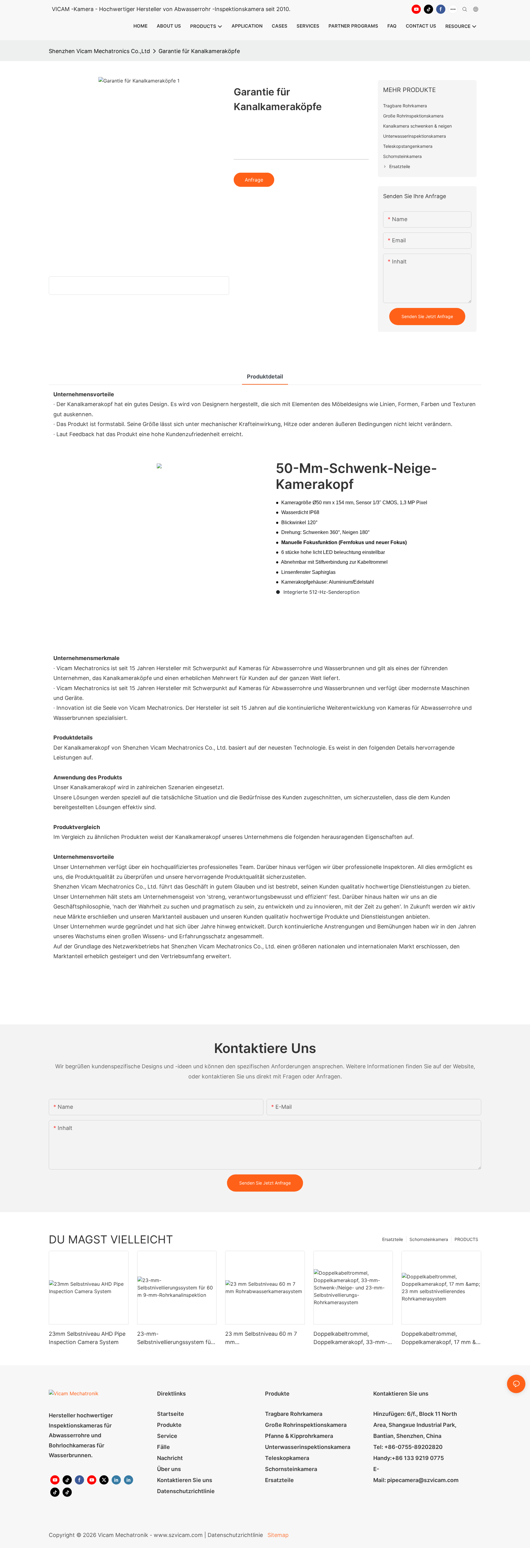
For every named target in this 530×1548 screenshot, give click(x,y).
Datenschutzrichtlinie (186, 1491)
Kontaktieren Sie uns (184, 1480)
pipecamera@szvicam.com (423, 1480)
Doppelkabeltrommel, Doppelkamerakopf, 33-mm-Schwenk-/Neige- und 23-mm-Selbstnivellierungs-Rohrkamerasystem (350, 1338)
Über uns (169, 1469)
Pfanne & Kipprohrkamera (299, 1436)
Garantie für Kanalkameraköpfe (199, 51)
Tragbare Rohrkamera (293, 1414)
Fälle (163, 1447)
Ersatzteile (392, 1239)
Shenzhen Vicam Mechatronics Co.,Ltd (99, 51)
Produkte (169, 1425)
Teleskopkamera (287, 1458)
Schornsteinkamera (428, 1239)
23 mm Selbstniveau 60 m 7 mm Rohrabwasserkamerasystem (263, 1338)
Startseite (170, 1414)
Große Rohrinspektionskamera (306, 1425)
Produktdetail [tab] (265, 376)
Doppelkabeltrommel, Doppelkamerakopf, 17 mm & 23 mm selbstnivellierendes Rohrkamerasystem (438, 1338)
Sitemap (277, 1535)
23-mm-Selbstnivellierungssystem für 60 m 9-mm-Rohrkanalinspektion (175, 1338)
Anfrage (254, 180)
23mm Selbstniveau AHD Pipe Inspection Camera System (87, 1338)
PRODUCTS (466, 1239)
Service (167, 1436)
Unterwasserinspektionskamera (307, 1447)
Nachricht (170, 1458)
